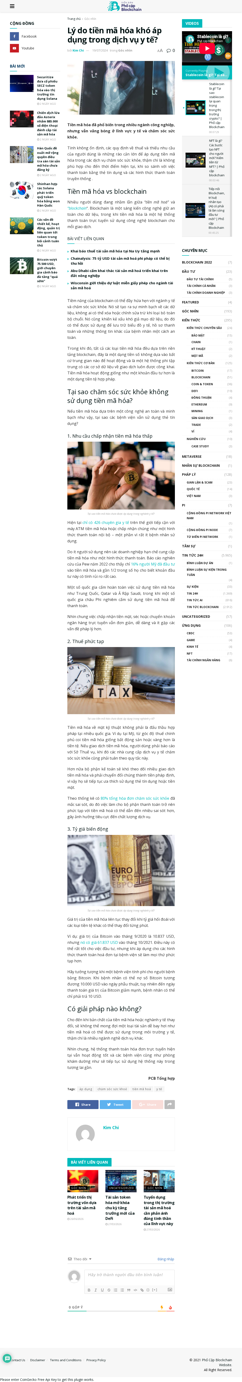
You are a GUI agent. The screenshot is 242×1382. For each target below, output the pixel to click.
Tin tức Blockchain (203, 607)
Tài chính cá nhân (201, 286)
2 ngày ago (47, 103)
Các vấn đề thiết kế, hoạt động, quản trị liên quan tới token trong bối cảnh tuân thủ (48, 232)
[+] (154, 1289)
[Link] (142, 1290)
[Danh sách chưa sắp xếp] (122, 1290)
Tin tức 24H (192, 555)
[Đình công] (109, 1290)
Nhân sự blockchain (201, 465)
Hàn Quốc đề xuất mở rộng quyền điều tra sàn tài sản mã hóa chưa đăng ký (48, 159)
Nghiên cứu (196, 439)
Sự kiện (193, 587)
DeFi (194, 391)
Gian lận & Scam (199, 482)
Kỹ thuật (198, 349)
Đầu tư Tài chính (200, 279)
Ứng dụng (191, 625)
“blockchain (76, 208)
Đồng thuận (201, 398)
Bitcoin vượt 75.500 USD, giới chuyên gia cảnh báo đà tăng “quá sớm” (47, 270)
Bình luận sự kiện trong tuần (207, 572)
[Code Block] (135, 1290)
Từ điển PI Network (202, 537)
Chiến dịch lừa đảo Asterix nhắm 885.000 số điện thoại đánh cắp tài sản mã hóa (48, 123)
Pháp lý (189, 474)
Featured (190, 302)
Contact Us (17, 1360)
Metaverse (192, 456)
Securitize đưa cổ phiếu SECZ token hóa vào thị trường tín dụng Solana (47, 88)
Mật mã (197, 356)
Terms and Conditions (66, 1360)
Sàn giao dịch (202, 418)
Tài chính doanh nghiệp (206, 293)
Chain (196, 342)
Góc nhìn (90, 19)
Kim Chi (78, 50)
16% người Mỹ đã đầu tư (153, 564)
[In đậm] (89, 1290)
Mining (197, 411)
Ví (192, 431)
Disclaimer (37, 1360)
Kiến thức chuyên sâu (204, 328)
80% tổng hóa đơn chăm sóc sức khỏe (135, 798)
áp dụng (85, 1089)
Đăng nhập (165, 1259)
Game (191, 640)
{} (148, 1289)
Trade (196, 425)
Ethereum (199, 404)
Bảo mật (198, 335)
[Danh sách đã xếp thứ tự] (115, 1290)
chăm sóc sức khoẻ (112, 1089)
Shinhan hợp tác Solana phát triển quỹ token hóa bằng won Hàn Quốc (48, 194)
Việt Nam (194, 496)
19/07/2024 (100, 50)
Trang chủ (74, 19)
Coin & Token (202, 384)
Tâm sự (188, 546)
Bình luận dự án (200, 563)
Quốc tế (193, 489)
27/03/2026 (114, 1224)
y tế (159, 1089)
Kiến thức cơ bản (201, 363)
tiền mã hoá (142, 1089)
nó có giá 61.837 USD (99, 942)
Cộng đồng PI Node (202, 530)
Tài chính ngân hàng (203, 660)
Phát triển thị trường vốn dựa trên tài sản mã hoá (82, 1205)
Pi (183, 505)
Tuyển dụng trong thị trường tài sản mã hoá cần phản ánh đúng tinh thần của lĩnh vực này (159, 1210)
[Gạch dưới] (102, 1290)
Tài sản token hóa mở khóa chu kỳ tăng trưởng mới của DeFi (120, 1208)
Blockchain (200, 377)
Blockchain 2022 (197, 262)
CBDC (190, 633)
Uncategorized (121, 1188)
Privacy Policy (96, 1360)
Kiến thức (191, 320)
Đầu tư (188, 271)
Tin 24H (192, 594)
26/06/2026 (76, 1219)
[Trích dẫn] (128, 1290)
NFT (190, 654)
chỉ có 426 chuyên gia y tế (105, 522)
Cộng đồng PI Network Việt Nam (209, 515)
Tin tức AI (195, 600)
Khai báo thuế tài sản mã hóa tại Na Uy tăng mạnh (115, 251)
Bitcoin (197, 371)
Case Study (200, 446)
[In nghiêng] (95, 1290)
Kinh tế (192, 647)
